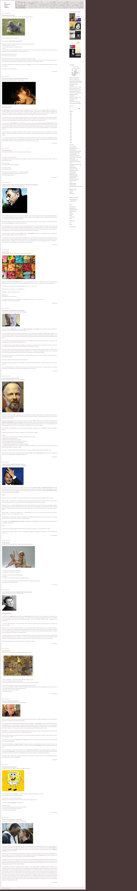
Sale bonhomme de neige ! (6, 150)
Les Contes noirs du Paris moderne (75, 151)
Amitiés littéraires (72, 193)
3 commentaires (54, 759)
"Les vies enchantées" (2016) (74, 155)
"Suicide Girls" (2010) (72, 167)
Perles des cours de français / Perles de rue (25, 16)
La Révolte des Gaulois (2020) (74, 152)
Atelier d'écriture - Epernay (73, 170)
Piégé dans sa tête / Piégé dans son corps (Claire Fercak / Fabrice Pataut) (15, 78)
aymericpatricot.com (72, 206)
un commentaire (54, 584)
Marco (70, 218)
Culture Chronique (72, 208)
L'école (70, 181)
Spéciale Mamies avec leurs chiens (8, 15)
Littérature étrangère (21, 379)
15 (72, 72)
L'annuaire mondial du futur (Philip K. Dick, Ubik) (10, 378)
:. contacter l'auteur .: (72, 200)
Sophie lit (70, 212)
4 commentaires (54, 71)
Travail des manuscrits (73, 189)
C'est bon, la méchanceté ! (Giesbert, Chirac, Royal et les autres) (13, 464)
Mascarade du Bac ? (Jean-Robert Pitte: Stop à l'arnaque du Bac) (13, 310)
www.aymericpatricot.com (73, 199)
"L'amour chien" (72, 165)
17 (74, 72)
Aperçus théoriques (72, 171)
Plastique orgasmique (6, 542)
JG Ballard (28, 64)
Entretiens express (72, 177)
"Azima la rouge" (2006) (73, 168)
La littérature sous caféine (7, 5)
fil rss (70, 222)
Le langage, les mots (72, 180)
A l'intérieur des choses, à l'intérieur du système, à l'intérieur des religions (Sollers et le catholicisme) (20, 184)
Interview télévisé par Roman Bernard (75, 81)
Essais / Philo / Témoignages (21, 465)
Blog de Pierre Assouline (73, 209)
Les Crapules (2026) (72, 146)
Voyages (70, 192)
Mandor (70, 215)
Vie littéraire (71, 190)
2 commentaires (54, 244)
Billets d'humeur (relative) (22, 702)
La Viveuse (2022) (72, 149)
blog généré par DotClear (5, 888)
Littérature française (21, 186)
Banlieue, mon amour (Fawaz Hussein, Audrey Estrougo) (12, 819)
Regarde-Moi (39, 846)
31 (74, 75)
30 (73, 75)
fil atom (70, 224)
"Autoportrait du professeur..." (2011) (75, 164)
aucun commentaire (54, 177)
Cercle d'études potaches (73, 148)
